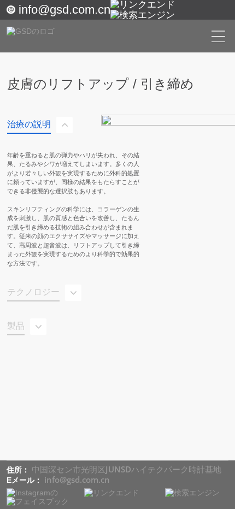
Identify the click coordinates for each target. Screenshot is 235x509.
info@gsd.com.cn (64, 9)
